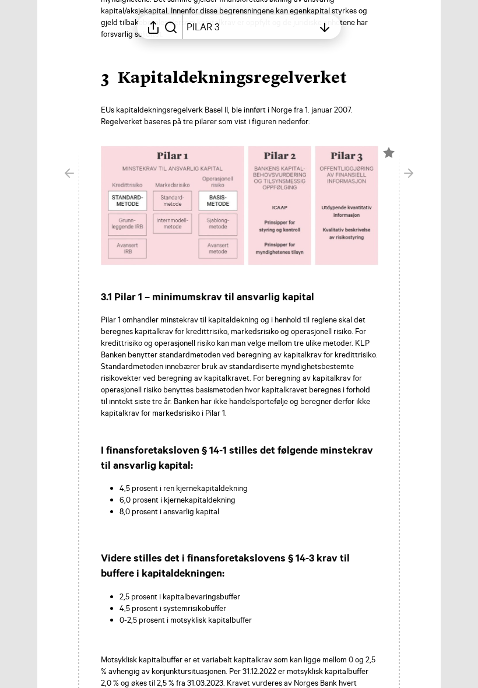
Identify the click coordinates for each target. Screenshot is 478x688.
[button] (233, 79)
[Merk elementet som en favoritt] (389, 153)
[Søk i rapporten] (171, 27)
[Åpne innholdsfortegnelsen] (325, 27)
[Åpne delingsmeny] (153, 27)
